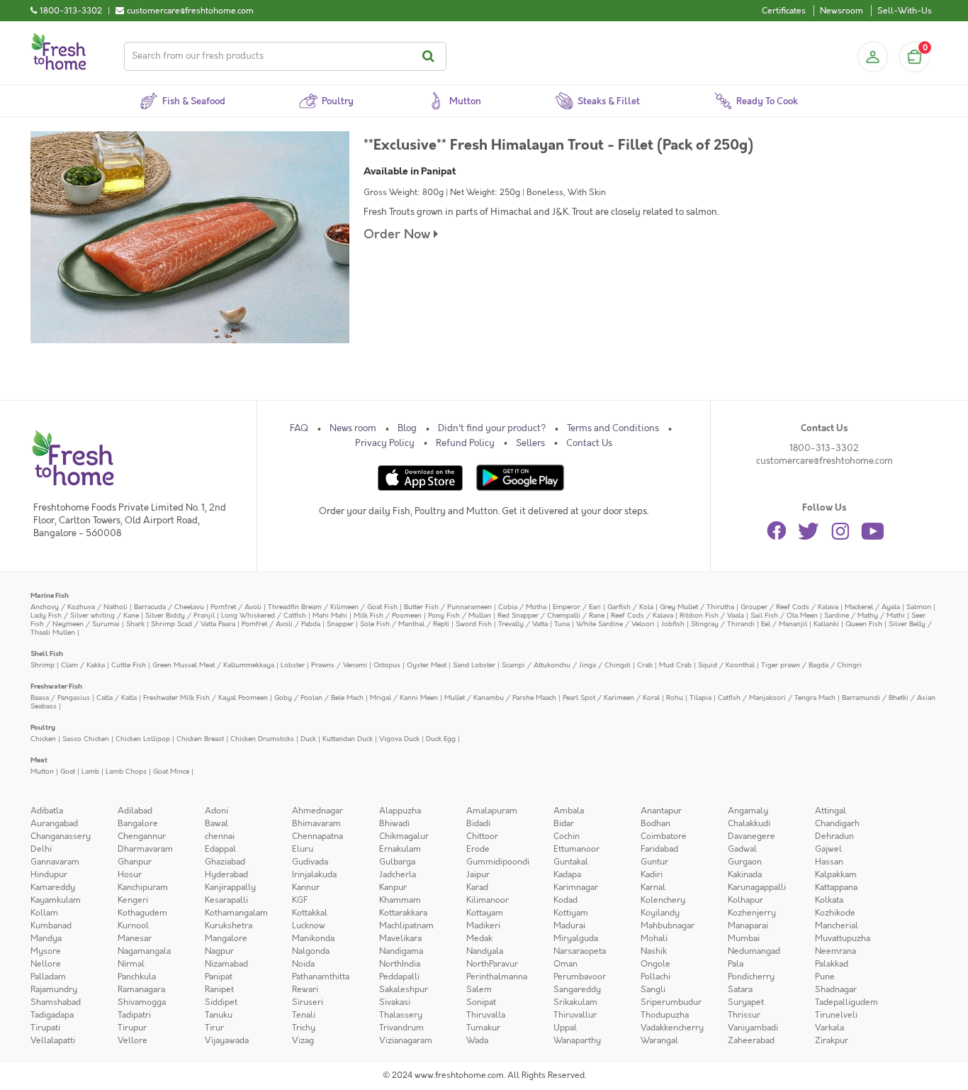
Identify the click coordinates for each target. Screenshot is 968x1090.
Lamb (90, 771)
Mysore (45, 951)
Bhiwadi (394, 823)
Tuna (562, 623)
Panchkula (137, 976)
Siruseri (307, 1002)
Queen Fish (863, 623)
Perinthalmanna (496, 976)
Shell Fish (46, 653)
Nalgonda (311, 951)
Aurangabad (54, 823)
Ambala (568, 810)
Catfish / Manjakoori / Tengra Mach (776, 697)
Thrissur (744, 1015)
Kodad (565, 900)
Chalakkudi (749, 823)
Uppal (565, 1027)
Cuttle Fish (128, 665)
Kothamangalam (236, 912)
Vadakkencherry (672, 1027)
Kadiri (652, 874)
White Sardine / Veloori (615, 623)
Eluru (302, 849)
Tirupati (45, 1027)
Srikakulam (575, 1002)
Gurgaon (745, 861)
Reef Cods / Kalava (642, 615)
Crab (645, 665)
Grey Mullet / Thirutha (697, 606)
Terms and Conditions (613, 428)
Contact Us (589, 443)
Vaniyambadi (753, 1027)
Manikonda (313, 938)
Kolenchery (663, 900)
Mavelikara (400, 938)
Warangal (659, 1040)
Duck (308, 738)
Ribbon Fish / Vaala (712, 615)
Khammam (400, 900)
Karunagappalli (757, 887)
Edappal (220, 849)
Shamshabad (55, 1002)
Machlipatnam (406, 925)
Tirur (214, 1027)
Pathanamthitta (320, 976)
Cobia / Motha (522, 606)
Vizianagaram (405, 1040)
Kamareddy (52, 887)
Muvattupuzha (842, 938)
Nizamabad (226, 963)
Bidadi (478, 823)
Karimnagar (575, 887)
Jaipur (478, 874)
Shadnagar (836, 989)
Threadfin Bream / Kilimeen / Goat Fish (333, 606)
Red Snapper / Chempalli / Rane (550, 615)
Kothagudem (142, 912)
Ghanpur (135, 861)
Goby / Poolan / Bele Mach (319, 697)
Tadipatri (134, 1015)
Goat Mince (171, 771)
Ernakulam (400, 849)
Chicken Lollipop (143, 738)
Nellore (45, 963)
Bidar (563, 823)
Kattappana (836, 887)
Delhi (41, 849)
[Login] (872, 56)
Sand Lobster (474, 665)
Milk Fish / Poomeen (388, 615)
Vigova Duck (399, 738)
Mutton (42, 771)
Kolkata (829, 900)
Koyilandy (660, 912)
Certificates (784, 10)
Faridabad (659, 849)
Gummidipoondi (497, 861)
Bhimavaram (316, 823)
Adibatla (46, 810)
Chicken (43, 738)
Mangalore (226, 938)
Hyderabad (226, 874)
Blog (407, 428)
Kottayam (484, 912)
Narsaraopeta (579, 951)
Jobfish (673, 623)
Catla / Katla (116, 697)
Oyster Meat (426, 665)
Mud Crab (675, 665)
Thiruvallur (575, 1015)
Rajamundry (53, 989)
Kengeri (133, 900)
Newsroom (841, 10)
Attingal (830, 810)
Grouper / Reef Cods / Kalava (789, 606)
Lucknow (308, 925)
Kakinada (745, 874)
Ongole (655, 963)
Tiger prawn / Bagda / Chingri (811, 665)
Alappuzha (400, 810)
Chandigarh (837, 823)
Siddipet (221, 1002)
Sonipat (481, 1002)
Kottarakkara (403, 912)
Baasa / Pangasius (60, 697)
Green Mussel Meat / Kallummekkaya (213, 665)
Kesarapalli (226, 900)
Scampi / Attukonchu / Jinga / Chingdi (566, 665)
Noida (303, 963)
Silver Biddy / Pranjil (180, 615)
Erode (478, 849)
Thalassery (400, 1015)
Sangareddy (577, 989)
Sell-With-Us (904, 10)
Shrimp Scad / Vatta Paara (193, 623)
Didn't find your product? (492, 428)
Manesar (135, 938)
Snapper (340, 623)
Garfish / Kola (630, 606)
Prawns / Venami (339, 665)
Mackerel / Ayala (872, 606)
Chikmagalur (404, 836)
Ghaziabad (225, 861)
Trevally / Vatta (523, 623)
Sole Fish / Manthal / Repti (404, 623)
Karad (477, 887)
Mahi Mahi (330, 615)
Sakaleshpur (403, 989)
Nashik (654, 951)
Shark (135, 623)
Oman (565, 963)
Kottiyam (570, 912)
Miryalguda (575, 938)
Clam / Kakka (83, 665)
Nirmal (131, 963)
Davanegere (751, 836)
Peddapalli (399, 976)
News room (353, 428)
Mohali (654, 938)
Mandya (46, 938)
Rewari (305, 989)
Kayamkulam (55, 900)
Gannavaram (54, 861)
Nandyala (484, 951)
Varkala (829, 1027)
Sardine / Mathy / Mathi (864, 615)
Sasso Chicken (85, 738)
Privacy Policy (385, 443)
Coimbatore (664, 836)
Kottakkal (309, 912)
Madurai (569, 925)
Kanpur (393, 887)
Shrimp (42, 665)
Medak (479, 938)
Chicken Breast (200, 738)
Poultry (42, 727)
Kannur (306, 887)
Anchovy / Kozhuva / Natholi (79, 606)
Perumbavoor (579, 976)
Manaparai (748, 925)
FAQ (299, 428)
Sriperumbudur (671, 1002)
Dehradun (834, 836)
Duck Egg (441, 738)
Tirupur (132, 1027)
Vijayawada (227, 1040)
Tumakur (483, 1027)
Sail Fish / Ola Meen (784, 615)
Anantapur (661, 810)
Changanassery (60, 836)
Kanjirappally (230, 887)
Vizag (303, 1040)
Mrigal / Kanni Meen (404, 697)
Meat (38, 760)
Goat (67, 771)
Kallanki (826, 623)
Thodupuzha (665, 1015)
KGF (300, 900)
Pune (825, 976)
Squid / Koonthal (726, 665)
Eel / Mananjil (784, 623)
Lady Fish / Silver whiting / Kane (84, 615)
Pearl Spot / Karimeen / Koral (611, 697)
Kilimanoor (487, 900)
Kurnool (133, 925)
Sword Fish (474, 623)
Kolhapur (745, 900)
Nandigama (401, 951)
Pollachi (655, 976)
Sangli (653, 989)
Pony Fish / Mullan (459, 615)
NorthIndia (399, 963)
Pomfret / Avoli (235, 606)
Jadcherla (397, 874)
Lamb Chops (126, 771)
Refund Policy (465, 443)
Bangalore (138, 823)
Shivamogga (142, 1002)
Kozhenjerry (752, 912)
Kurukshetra (228, 925)
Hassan (829, 861)
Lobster (293, 665)
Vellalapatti (52, 1040)
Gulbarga (397, 861)
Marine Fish (49, 595)
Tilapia (700, 697)
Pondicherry (751, 976)
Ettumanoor (576, 849)
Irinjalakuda (314, 874)
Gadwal (742, 849)
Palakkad (831, 963)
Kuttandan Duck (347, 738)
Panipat (218, 976)
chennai (220, 836)
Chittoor (482, 836)
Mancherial (836, 925)
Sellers (530, 443)
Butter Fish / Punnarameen (448, 606)
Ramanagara (141, 989)
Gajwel (828, 849)
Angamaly (748, 810)
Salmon (918, 606)
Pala (735, 963)
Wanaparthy (577, 1040)
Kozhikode (835, 912)
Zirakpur (831, 1040)
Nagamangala (144, 951)
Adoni (216, 810)
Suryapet (746, 1002)
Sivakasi (394, 1002)
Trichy (303, 1027)
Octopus (386, 665)
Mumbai (744, 938)
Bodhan (655, 823)
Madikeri (483, 925)
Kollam (44, 912)
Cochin (566, 836)
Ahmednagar (317, 810)
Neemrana (835, 951)
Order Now (399, 234)
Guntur (654, 861)
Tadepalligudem (846, 1002)
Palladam (48, 976)
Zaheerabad (751, 1040)
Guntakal (570, 861)
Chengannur (142, 836)
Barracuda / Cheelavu (169, 606)
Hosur (130, 874)
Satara (740, 989)
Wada (477, 1040)
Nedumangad (754, 951)
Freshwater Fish (56, 686)
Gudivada (310, 861)
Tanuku (218, 1015)
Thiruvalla (485, 1015)
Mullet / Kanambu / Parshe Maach (500, 697)
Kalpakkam (836, 874)
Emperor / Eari (577, 606)
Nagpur (219, 951)
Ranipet (219, 989)
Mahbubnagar (667, 925)
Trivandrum (401, 1027)
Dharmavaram (145, 849)
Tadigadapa (52, 1015)
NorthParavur (492, 963)
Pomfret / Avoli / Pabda (281, 623)
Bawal (216, 823)
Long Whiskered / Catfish (263, 615)
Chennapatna (317, 836)
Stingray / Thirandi (723, 623)
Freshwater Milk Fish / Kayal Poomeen (205, 697)
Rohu (674, 697)
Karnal (653, 887)
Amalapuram (491, 810)
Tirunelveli (836, 1015)
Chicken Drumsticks (262, 738)
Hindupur (48, 874)
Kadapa (567, 874)
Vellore (132, 1040)
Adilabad (135, 810)
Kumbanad (51, 925)
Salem (479, 989)
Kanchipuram (143, 887)
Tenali (303, 1015)
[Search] (430, 56)
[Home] (58, 38)
